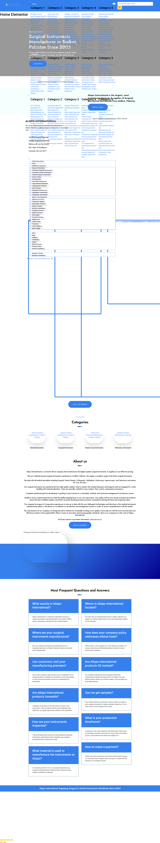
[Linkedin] (41, 819)
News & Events (37, 244)
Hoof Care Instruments (39, 181)
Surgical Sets (36, 95)
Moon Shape (36, 228)
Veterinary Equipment (39, 166)
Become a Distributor (39, 255)
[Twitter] (34, 819)
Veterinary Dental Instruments (41, 172)
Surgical (34, 54)
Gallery (34, 242)
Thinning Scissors (38, 210)
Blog (33, 235)
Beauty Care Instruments (94, 448)
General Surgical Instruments (41, 175)
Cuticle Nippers (37, 226)
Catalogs (35, 237)
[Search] (119, 8)
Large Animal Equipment (40, 184)
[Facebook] (26, 819)
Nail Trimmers (36, 188)
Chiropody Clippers (38, 202)
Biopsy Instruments (38, 168)
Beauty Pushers (37, 206)
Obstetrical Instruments (39, 190)
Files (33, 163)
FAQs (34, 233)
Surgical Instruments (65, 448)
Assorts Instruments (38, 208)
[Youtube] (48, 819)
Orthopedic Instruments (39, 195)
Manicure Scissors (38, 199)
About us (35, 231)
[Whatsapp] (26, 824)
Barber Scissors (37, 213)
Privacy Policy (36, 246)
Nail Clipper (36, 215)
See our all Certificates (80, 404)
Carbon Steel (36, 222)
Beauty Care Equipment (39, 197)
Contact (34, 251)
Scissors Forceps (38, 217)
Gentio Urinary (36, 177)
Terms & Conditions (38, 249)
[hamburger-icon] (114, 3)
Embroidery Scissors (39, 204)
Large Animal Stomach (39, 186)
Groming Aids (36, 179)
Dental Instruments (37, 448)
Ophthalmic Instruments (40, 192)
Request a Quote (37, 253)
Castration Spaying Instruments (42, 170)
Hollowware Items (38, 161)
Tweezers (35, 224)
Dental (34, 4)
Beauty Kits (36, 219)
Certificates (36, 240)
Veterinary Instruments (123, 448)
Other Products (37, 159)
